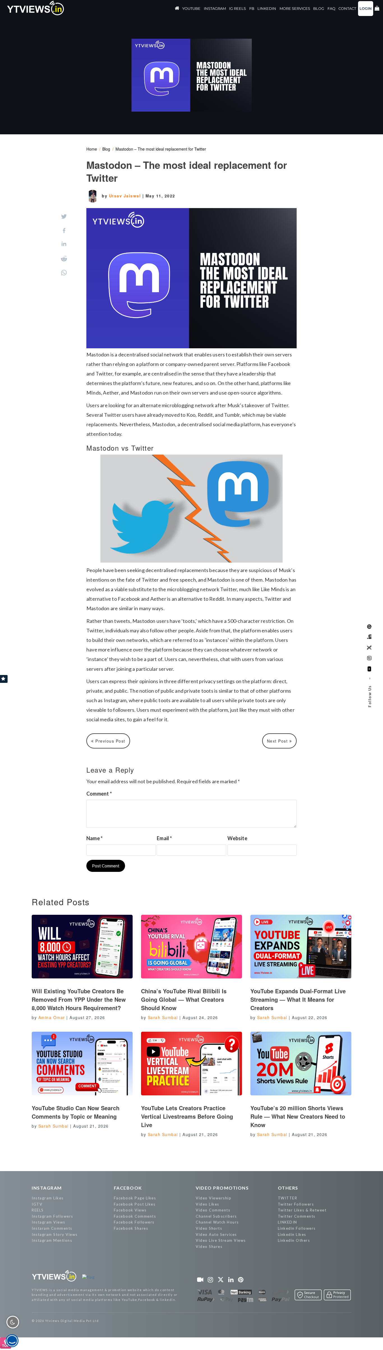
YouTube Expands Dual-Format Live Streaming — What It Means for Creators (298, 999)
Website (237, 838)
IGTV (37, 1204)
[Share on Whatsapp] (64, 272)
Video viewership (213, 1198)
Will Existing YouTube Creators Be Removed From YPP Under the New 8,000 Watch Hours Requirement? (79, 999)
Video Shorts (209, 1228)
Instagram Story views (55, 1234)
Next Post (278, 741)
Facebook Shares (131, 1228)
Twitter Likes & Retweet (302, 1210)
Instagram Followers (52, 1216)
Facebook (128, 1187)
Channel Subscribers (216, 1216)
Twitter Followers (296, 1204)
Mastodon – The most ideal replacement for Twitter (161, 149)
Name (94, 838)
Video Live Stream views (221, 1240)
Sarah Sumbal (163, 1017)
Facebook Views (130, 1210)
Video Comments (213, 1210)
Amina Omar (51, 1017)
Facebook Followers (134, 1222)
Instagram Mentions (52, 1240)
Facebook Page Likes (135, 1198)
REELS (38, 1210)
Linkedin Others (294, 1240)
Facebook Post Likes (135, 1204)
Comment (99, 794)
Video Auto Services (216, 1234)
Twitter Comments (296, 1216)
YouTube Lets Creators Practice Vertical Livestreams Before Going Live (187, 1116)
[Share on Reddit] (64, 258)
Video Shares (209, 1246)
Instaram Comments (52, 1228)
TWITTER (287, 1198)
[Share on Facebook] (64, 230)
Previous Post (109, 741)
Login (365, 8)
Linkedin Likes (292, 1234)
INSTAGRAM (47, 1187)
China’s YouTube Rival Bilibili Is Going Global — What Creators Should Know (184, 999)
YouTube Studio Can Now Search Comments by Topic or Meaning (75, 1112)
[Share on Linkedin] (64, 244)
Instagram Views (48, 1222)
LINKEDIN (287, 1222)
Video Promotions (222, 1187)
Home (91, 149)
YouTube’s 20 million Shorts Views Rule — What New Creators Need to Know (297, 1116)
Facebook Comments (135, 1216)
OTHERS (288, 1187)
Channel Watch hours (217, 1222)
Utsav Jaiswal (125, 196)
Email (164, 838)
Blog (106, 149)
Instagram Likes (48, 1198)
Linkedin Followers (297, 1228)
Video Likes (207, 1204)
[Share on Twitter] (64, 216)
